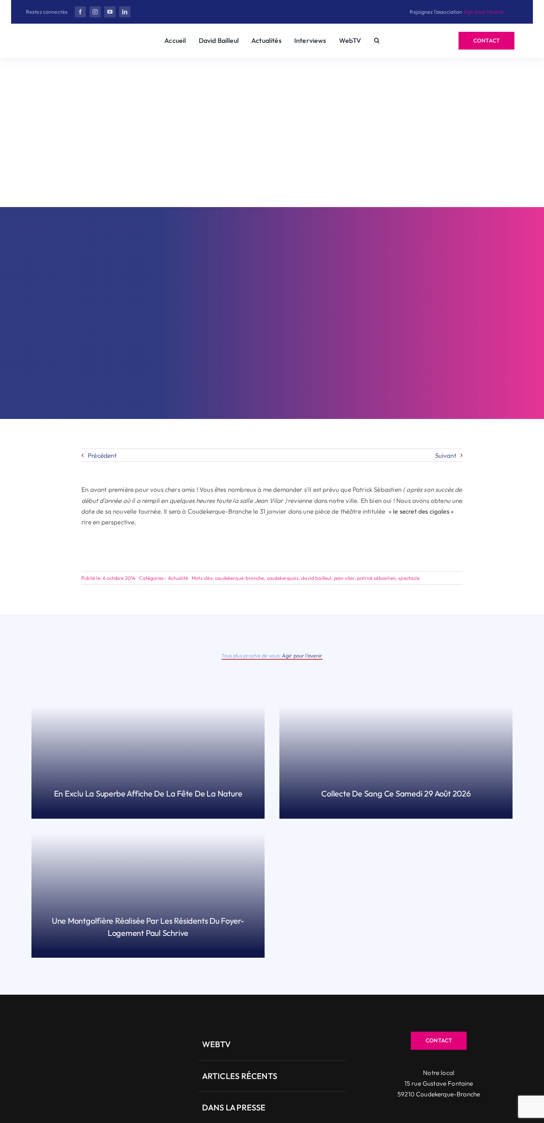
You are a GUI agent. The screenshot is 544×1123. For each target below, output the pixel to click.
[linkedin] (124, 11)
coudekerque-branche (239, 578)
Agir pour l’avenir (484, 12)
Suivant (445, 455)
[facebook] (80, 11)
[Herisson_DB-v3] (70, 36)
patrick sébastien (376, 578)
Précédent (102, 455)
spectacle (409, 578)
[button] (377, 41)
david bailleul (316, 578)
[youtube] (109, 11)
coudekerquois (283, 578)
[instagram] (95, 11)
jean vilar (344, 578)
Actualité (178, 578)
